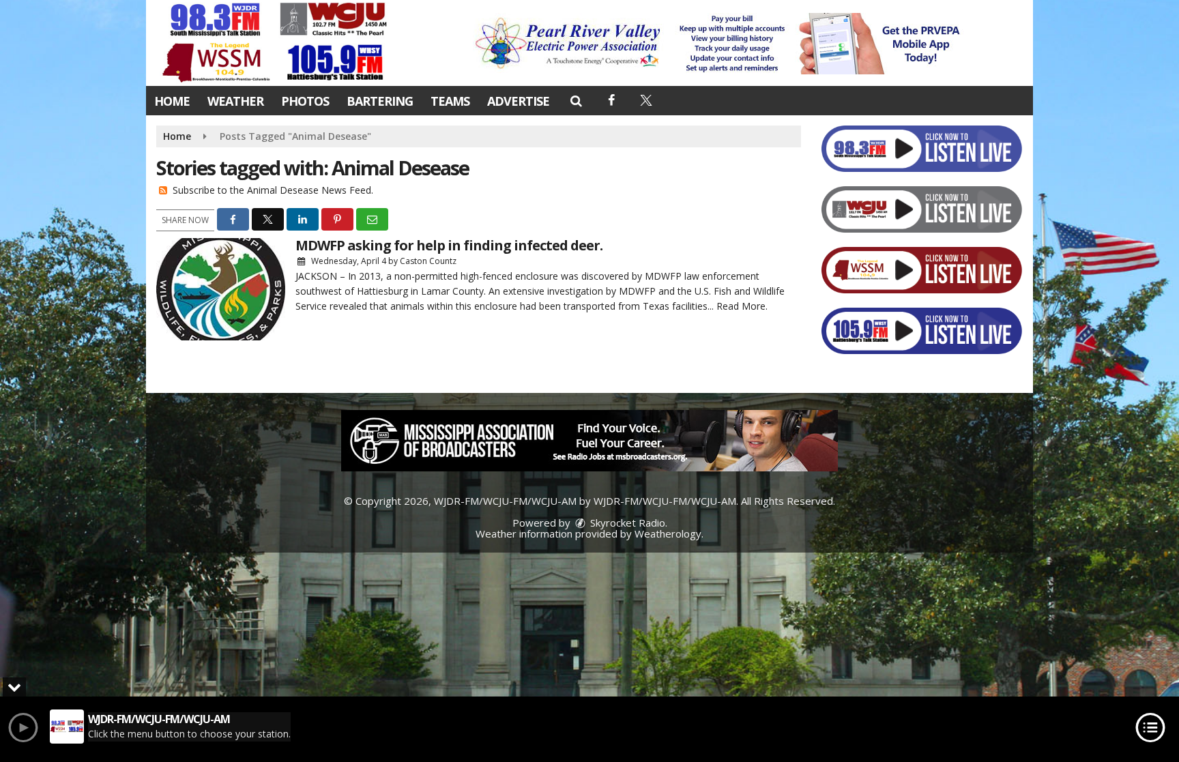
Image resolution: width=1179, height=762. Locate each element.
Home (172, 101)
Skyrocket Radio (626, 522)
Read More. (742, 305)
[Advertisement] (721, 43)
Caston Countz (428, 261)
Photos (305, 101)
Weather (235, 101)
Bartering (380, 101)
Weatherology (668, 533)
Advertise (518, 101)
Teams (450, 101)
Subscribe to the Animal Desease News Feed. (273, 190)
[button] (575, 100)
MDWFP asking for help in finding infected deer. (448, 245)
